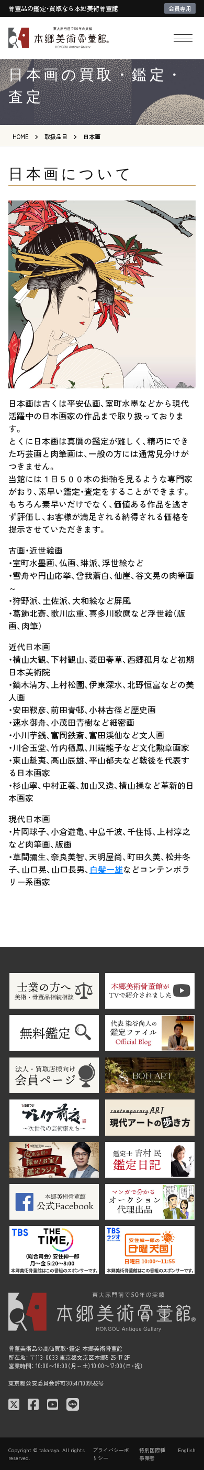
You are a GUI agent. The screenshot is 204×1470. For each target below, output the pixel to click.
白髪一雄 (106, 869)
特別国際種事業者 (152, 1454)
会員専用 (179, 8)
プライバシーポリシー (111, 1454)
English (187, 1450)
